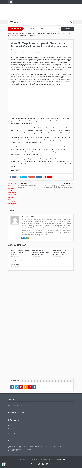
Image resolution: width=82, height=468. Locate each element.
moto (17, 170)
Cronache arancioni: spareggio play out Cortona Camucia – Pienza (61, 252)
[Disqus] (41, 298)
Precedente (24, 183)
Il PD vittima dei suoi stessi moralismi (28, 186)
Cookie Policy (12, 434)
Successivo (68, 183)
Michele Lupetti (28, 216)
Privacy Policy (12, 431)
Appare (62, 459)
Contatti (10, 425)
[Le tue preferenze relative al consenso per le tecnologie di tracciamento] (3, 464)
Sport (43, 53)
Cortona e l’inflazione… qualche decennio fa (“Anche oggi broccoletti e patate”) (44, 29)
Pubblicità (11, 428)
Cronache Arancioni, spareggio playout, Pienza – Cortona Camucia (41, 252)
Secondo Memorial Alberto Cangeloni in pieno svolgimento (19, 252)
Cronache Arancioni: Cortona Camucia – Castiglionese (17, 262)
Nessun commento (51, 53)
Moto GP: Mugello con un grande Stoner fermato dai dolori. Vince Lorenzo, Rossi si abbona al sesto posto (59, 187)
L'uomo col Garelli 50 (23, 53)
